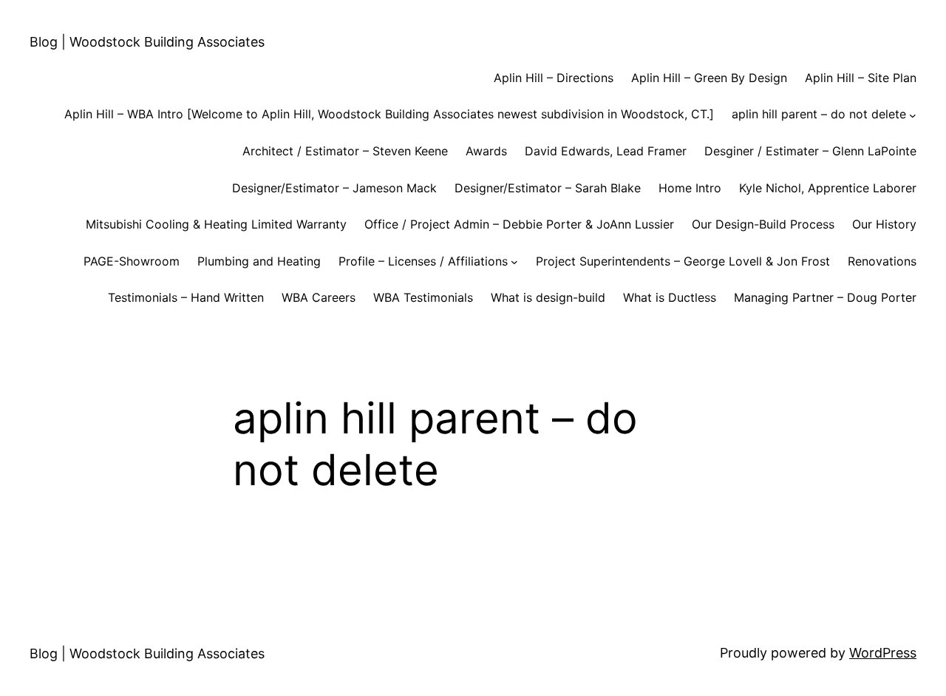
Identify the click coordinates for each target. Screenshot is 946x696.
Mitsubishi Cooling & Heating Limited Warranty (216, 224)
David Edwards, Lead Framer (606, 150)
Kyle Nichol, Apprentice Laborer (827, 187)
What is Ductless (669, 297)
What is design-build (548, 297)
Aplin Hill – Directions (553, 77)
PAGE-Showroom (132, 261)
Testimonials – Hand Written (186, 297)
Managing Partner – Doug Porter (825, 297)
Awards (486, 150)
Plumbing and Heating (259, 261)
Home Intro (690, 187)
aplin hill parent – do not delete (819, 114)
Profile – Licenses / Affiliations (423, 261)
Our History (884, 224)
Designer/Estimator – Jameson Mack (334, 187)
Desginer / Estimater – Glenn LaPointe (810, 150)
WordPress (882, 652)
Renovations (882, 261)
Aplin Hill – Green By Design (709, 77)
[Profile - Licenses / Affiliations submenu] (514, 262)
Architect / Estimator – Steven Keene (345, 150)
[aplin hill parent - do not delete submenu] (912, 114)
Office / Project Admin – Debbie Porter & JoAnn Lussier (519, 224)
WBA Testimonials (423, 297)
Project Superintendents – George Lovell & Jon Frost (683, 261)
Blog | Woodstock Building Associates (147, 42)
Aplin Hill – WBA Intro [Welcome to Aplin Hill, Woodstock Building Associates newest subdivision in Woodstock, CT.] (389, 114)
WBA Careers (318, 297)
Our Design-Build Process (763, 224)
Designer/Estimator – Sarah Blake (548, 187)
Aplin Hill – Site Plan (860, 77)
